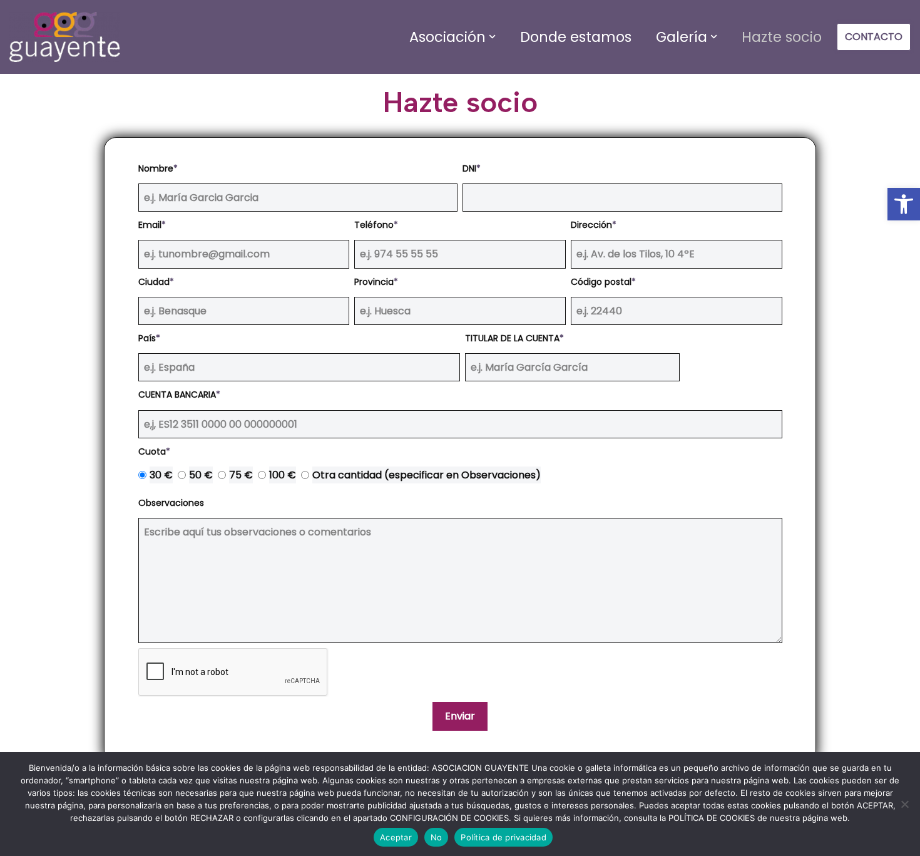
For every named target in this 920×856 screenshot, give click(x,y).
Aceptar (396, 837)
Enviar (460, 716)
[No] (904, 804)
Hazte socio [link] (782, 37)
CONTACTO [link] (873, 36)
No (436, 837)
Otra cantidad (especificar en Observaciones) (426, 475)
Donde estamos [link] (575, 37)
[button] (492, 36)
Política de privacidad (503, 837)
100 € (282, 475)
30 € (161, 475)
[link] (903, 204)
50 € (201, 475)
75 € (241, 475)
